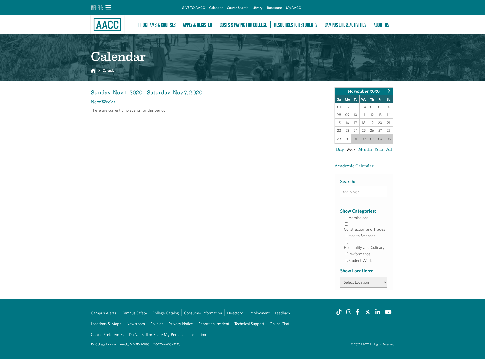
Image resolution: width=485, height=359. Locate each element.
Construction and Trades (364, 229)
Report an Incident (213, 323)
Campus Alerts (103, 312)
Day (340, 149)
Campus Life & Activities (345, 25)
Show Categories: (358, 210)
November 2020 (364, 91)
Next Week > (103, 101)
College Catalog (165, 312)
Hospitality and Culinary (364, 247)
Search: (347, 181)
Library (257, 7)
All (389, 149)
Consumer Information (203, 312)
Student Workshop (364, 260)
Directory (235, 312)
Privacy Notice (180, 323)
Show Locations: (356, 270)
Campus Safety (134, 312)
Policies (156, 323)
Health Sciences (362, 235)
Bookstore (274, 7)
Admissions (358, 217)
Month (365, 149)
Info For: (97, 7)
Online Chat (279, 323)
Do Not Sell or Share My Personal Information (167, 334)
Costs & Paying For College (243, 25)
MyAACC (293, 7)
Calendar (216, 7)
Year (379, 149)
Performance (359, 254)
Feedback (282, 312)
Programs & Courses (157, 25)
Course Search (237, 7)
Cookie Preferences (107, 334)
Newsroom (136, 323)
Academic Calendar (354, 166)
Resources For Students (295, 25)
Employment (259, 312)
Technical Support (249, 323)
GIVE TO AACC (193, 7)
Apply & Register (197, 25)
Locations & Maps (106, 323)
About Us (381, 25)
